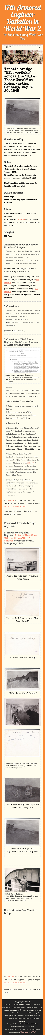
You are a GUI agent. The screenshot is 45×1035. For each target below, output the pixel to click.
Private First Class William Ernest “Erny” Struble (20, 538)
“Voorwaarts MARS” (28, 1032)
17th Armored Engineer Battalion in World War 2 (22, 18)
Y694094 (21, 219)
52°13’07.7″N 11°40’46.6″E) (15, 506)
